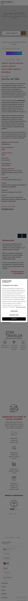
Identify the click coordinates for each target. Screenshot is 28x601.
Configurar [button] (14, 311)
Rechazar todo (14, 315)
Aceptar (14, 319)
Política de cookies (21, 307)
